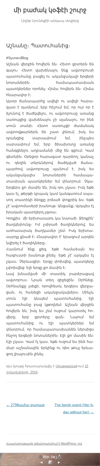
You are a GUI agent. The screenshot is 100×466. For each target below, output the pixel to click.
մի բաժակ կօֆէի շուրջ (50, 9)
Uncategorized (66, 366)
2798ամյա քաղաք (25, 405)
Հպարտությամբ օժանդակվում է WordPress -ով (44, 443)
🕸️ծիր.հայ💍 (50, 457)
